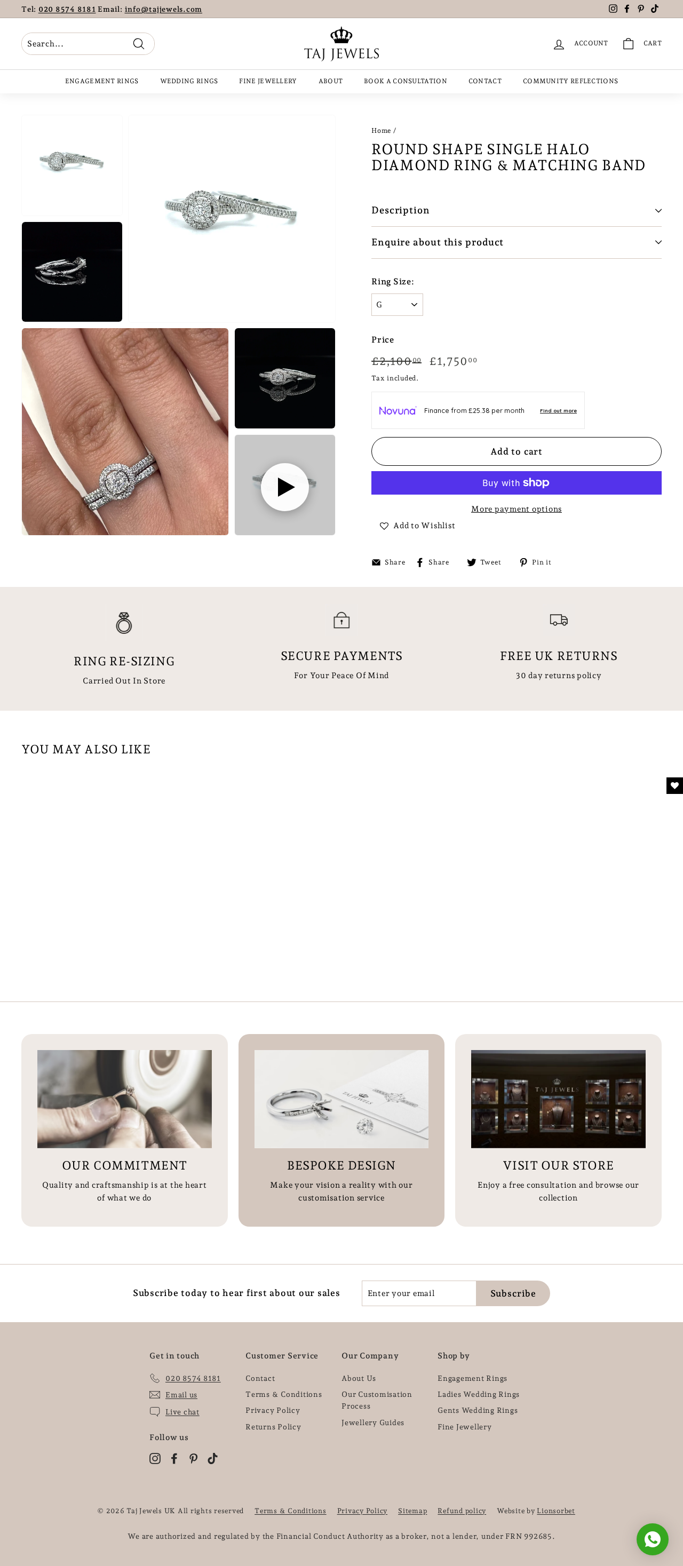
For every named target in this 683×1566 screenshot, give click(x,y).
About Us (359, 1378)
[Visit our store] (558, 1099)
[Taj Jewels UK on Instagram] (155, 1458)
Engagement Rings (102, 81)
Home (381, 130)
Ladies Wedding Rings (479, 1394)
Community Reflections (570, 81)
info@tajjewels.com (164, 9)
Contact (485, 81)
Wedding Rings (189, 81)
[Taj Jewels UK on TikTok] (212, 1458)
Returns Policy (273, 1426)
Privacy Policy (272, 1410)
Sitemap (412, 1511)
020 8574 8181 (67, 9)
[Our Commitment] (124, 1099)
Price (382, 340)
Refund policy (462, 1511)
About (331, 81)
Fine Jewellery (268, 81)
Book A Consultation (405, 81)
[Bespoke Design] (342, 1099)
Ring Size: (393, 281)
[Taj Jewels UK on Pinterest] (193, 1458)
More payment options (516, 509)
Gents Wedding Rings (478, 1410)
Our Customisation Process (377, 1400)
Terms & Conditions (283, 1394)
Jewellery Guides (373, 1422)
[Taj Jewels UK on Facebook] (174, 1458)
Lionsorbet (556, 1511)
